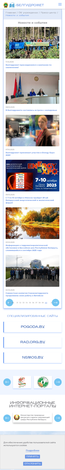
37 (36, 303)
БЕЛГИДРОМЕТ (30, 5)
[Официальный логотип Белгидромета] (12, 5)
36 (33, 303)
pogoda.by (33, 327)
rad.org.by (32, 342)
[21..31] (11, 303)
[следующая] (55, 302)
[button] (60, 4)
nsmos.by (33, 357)
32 (20, 303)
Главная (11, 13)
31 (17, 303)
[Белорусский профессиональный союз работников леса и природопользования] (43, 382)
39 (43, 303)
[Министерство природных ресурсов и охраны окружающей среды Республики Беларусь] (6, 5)
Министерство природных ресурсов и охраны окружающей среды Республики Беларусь (35, 417)
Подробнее (32, 450)
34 (27, 303)
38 (39, 303)
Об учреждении (28, 13)
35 (30, 303)
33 (23, 303)
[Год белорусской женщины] (22, 382)
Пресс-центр (48, 13)
